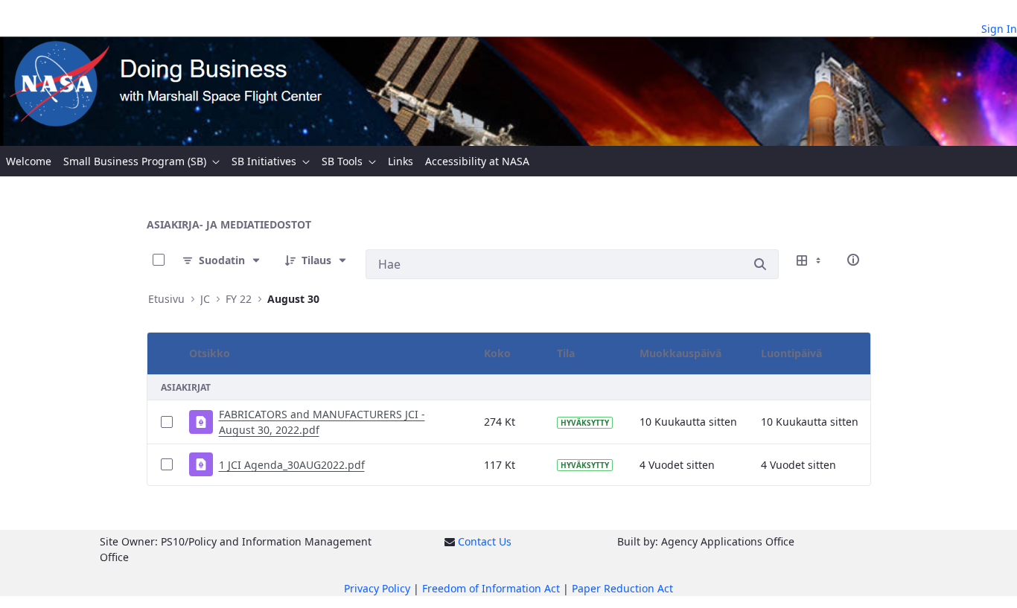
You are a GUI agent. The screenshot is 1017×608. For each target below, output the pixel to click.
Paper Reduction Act (622, 588)
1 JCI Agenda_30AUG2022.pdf (292, 465)
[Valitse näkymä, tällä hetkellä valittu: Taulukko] (810, 260)
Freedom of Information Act (491, 588)
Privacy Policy (377, 588)
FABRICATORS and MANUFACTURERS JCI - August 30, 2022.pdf (322, 422)
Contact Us (484, 541)
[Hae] (760, 264)
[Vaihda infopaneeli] (853, 260)
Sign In (999, 29)
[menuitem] (28, 161)
